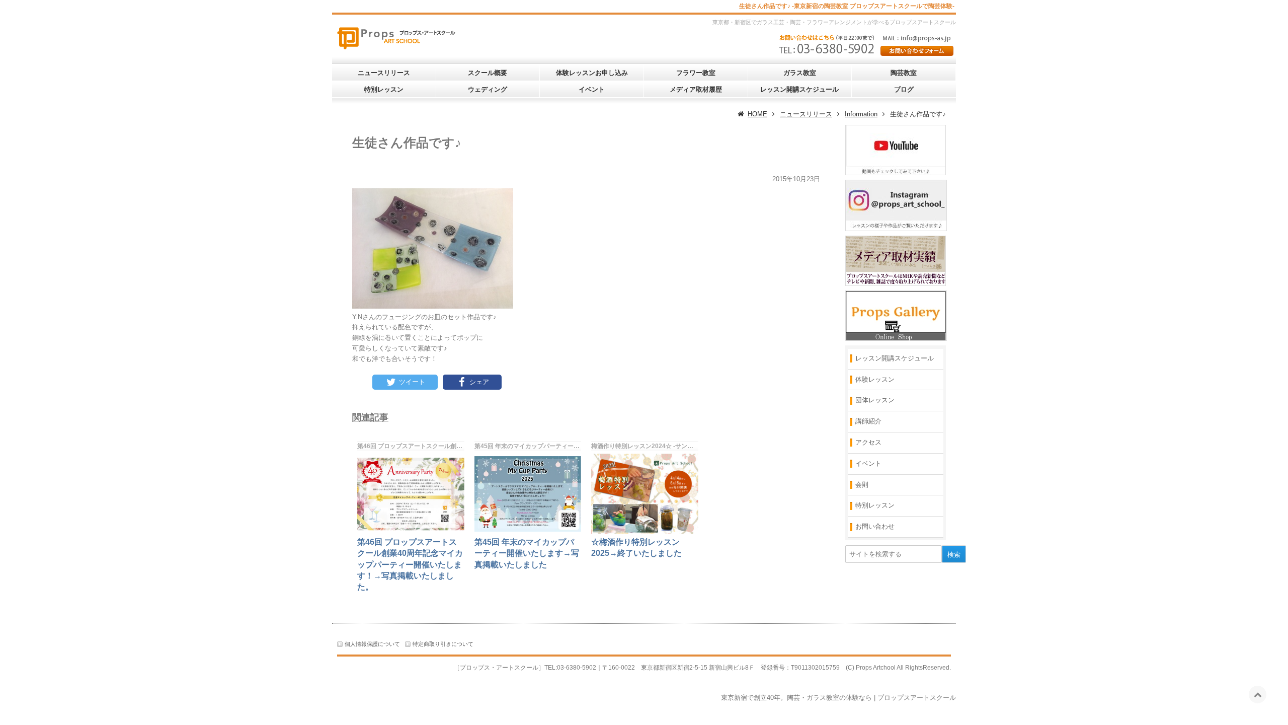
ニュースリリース (384, 73)
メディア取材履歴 (696, 89)
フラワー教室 (695, 73)
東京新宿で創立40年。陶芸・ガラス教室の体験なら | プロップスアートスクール (838, 697)
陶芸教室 (904, 73)
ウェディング (487, 89)
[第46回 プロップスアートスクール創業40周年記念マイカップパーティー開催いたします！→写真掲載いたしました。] (410, 494)
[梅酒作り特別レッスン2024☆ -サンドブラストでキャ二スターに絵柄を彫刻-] (644, 494)
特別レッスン (384, 89)
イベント (592, 89)
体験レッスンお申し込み (592, 73)
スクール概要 (487, 73)
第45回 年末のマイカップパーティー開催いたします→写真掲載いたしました (526, 553)
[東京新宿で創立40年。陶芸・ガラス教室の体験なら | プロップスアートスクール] (407, 37)
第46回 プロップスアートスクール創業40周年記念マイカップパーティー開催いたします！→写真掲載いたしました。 (410, 565)
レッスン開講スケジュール (799, 89)
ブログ (904, 89)
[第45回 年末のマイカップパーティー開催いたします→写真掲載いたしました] (528, 494)
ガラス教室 (799, 73)
